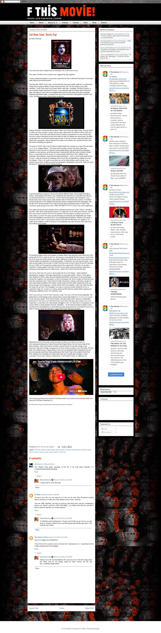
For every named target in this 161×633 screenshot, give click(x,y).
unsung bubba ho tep (121, 34)
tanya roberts (53, 452)
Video (85, 22)
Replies (39, 476)
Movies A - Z (52, 22)
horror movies (33, 452)
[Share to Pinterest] (71, 447)
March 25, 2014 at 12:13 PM (58, 537)
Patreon (104, 22)
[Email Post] (58, 447)
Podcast (65, 22)
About (41, 22)
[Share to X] (67, 447)
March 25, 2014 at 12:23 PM (63, 557)
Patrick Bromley (45, 480)
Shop (94, 22)
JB (35, 464)
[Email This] (62, 447)
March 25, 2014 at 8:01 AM (45, 464)
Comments (107, 432)
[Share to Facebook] (69, 447)
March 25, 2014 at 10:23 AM (63, 480)
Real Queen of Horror (41, 537)
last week (32, 148)
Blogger (97, 629)
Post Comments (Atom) (65, 615)
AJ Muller (37, 494)
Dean (102, 48)
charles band (51, 450)
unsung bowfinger (119, 41)
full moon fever (86, 450)
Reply (36, 472)
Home (32, 22)
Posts (105, 429)
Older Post (89, 608)
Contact (76, 22)
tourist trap (61, 452)
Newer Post (33, 608)
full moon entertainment (73, 450)
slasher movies (43, 452)
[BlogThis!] (65, 447)
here (51, 400)
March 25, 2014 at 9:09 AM (50, 494)
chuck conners (60, 450)
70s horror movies (40, 450)
